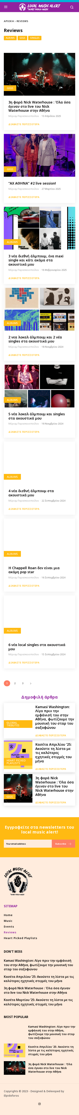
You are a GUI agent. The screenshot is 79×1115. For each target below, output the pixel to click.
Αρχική (9, 21)
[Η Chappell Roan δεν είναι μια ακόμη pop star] (39, 540)
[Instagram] (39, 1104)
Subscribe (60, 843)
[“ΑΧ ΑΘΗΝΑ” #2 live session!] (39, 155)
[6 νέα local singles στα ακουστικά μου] (39, 616)
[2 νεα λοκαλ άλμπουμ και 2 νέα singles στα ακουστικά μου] (39, 309)
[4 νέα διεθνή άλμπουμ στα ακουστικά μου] (39, 463)
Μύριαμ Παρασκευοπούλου (23, 116)
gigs (22, 37)
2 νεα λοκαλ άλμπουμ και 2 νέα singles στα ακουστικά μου (35, 339)
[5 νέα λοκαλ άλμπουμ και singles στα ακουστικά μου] (39, 386)
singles (35, 37)
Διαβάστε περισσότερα (23, 124)
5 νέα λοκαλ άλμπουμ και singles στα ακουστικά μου (36, 416)
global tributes (13, 724)
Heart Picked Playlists (16, 762)
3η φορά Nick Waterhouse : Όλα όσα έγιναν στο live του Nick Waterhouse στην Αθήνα (39, 106)
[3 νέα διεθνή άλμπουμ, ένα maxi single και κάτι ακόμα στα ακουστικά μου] (39, 228)
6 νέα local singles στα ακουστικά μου (36, 646)
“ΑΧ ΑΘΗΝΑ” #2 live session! (32, 183)
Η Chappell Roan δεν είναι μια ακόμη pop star (34, 570)
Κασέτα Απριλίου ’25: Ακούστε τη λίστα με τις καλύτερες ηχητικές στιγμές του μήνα (53, 752)
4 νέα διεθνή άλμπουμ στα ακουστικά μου (31, 493)
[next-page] (30, 683)
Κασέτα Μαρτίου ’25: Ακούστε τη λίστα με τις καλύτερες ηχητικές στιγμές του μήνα (38, 1002)
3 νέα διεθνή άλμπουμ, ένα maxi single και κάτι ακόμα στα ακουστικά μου (35, 260)
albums (10, 37)
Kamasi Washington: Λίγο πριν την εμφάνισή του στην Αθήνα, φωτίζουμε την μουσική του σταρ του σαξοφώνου (54, 717)
